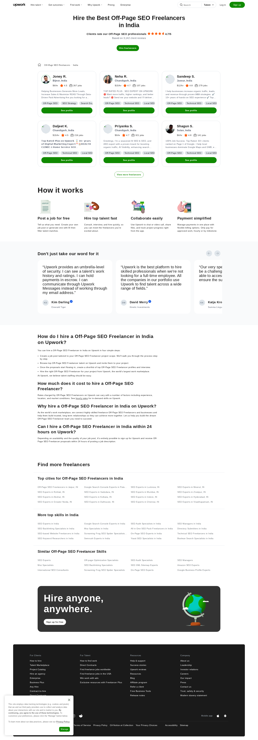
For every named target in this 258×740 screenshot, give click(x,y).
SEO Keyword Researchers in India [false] (56, 538)
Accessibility (171, 725)
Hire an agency (37, 674)
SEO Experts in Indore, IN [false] (144, 497)
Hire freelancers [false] (127, 48)
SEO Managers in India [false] (189, 523)
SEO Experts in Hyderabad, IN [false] (192, 497)
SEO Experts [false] (44, 560)
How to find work (88, 661)
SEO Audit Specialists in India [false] (146, 523)
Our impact (186, 678)
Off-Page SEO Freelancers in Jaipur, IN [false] (58, 487)
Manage (64, 729)
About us (184, 661)
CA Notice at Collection (121, 725)
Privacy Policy (100, 725)
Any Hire (34, 687)
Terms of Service (82, 725)
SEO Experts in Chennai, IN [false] (145, 502)
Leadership (186, 665)
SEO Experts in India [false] (48, 523)
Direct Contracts (38, 695)
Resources (135, 674)
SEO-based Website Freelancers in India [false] (58, 533)
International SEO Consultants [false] (53, 570)
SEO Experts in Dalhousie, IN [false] (99, 502)
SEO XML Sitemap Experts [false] (144, 565)
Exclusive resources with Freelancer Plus (101, 682)
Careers (184, 674)
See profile (67, 110)
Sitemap (184, 725)
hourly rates (82, 398)
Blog (132, 678)
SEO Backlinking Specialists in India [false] (56, 528)
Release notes (137, 695)
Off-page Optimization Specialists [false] (101, 560)
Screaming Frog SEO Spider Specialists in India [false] (105, 533)
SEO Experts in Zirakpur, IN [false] (191, 492)
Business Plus (37, 682)
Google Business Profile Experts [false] (193, 570)
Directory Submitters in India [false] (191, 528)
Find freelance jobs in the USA (95, 674)
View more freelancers (129, 174)
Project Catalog (38, 669)
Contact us (185, 687)
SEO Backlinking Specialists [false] (98, 565)
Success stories (138, 665)
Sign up (237, 4)
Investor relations (189, 669)
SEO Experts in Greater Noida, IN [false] (55, 502)
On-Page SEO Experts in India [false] (146, 533)
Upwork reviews (138, 669)
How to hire (36, 661)
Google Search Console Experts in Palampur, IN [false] (105, 487)
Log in (223, 4)
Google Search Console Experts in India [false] (104, 523)
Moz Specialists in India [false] (96, 528)
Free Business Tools (140, 691)
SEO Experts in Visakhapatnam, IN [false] (195, 502)
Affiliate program (138, 682)
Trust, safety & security (192, 691)
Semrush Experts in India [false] (97, 538)
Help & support (137, 661)
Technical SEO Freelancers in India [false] (195, 533)
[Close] (69, 700)
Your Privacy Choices (149, 725)
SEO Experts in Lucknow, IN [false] (145, 487)
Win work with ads (89, 678)
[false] (39, 65)
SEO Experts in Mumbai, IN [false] (145, 492)
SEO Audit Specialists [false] (142, 560)
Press (183, 682)
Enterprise (35, 678)
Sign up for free (54, 622)
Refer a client (137, 687)
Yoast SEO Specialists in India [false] (146, 538)
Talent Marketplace (39, 665)
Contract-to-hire (38, 691)
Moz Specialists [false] (45, 565)
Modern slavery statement (193, 695)
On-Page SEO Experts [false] (142, 570)
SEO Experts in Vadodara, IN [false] (99, 492)
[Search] (181, 5)
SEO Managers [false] (185, 560)
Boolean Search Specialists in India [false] (195, 538)
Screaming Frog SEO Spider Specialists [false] (104, 570)
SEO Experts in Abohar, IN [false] (51, 497)
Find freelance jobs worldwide (95, 669)
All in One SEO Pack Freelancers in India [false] (152, 528)
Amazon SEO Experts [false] (188, 565)
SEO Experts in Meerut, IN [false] (190, 487)
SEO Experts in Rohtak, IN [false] (51, 492)
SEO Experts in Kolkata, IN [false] (98, 497)
